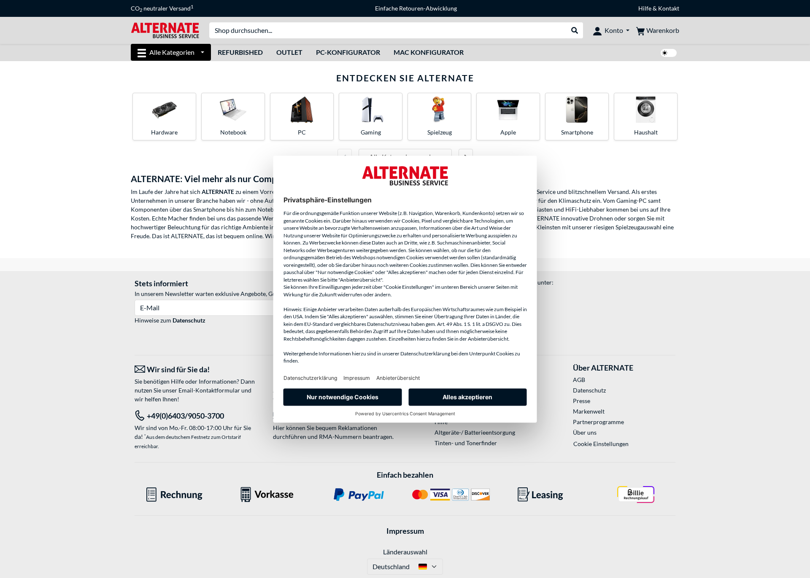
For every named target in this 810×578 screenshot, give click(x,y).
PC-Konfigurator (348, 52)
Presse (581, 400)
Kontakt (668, 8)
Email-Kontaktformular (209, 390)
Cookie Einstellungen (601, 443)
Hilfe (644, 8)
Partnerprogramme (598, 421)
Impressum (405, 530)
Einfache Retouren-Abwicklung (416, 8)
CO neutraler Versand (162, 8)
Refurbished (240, 52)
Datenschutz (189, 320)
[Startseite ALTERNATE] (165, 29)
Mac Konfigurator (429, 52)
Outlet (289, 52)
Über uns (585, 432)
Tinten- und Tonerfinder (466, 442)
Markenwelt (589, 411)
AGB (579, 379)
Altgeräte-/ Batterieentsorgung (475, 432)
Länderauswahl (405, 552)
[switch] (669, 53)
